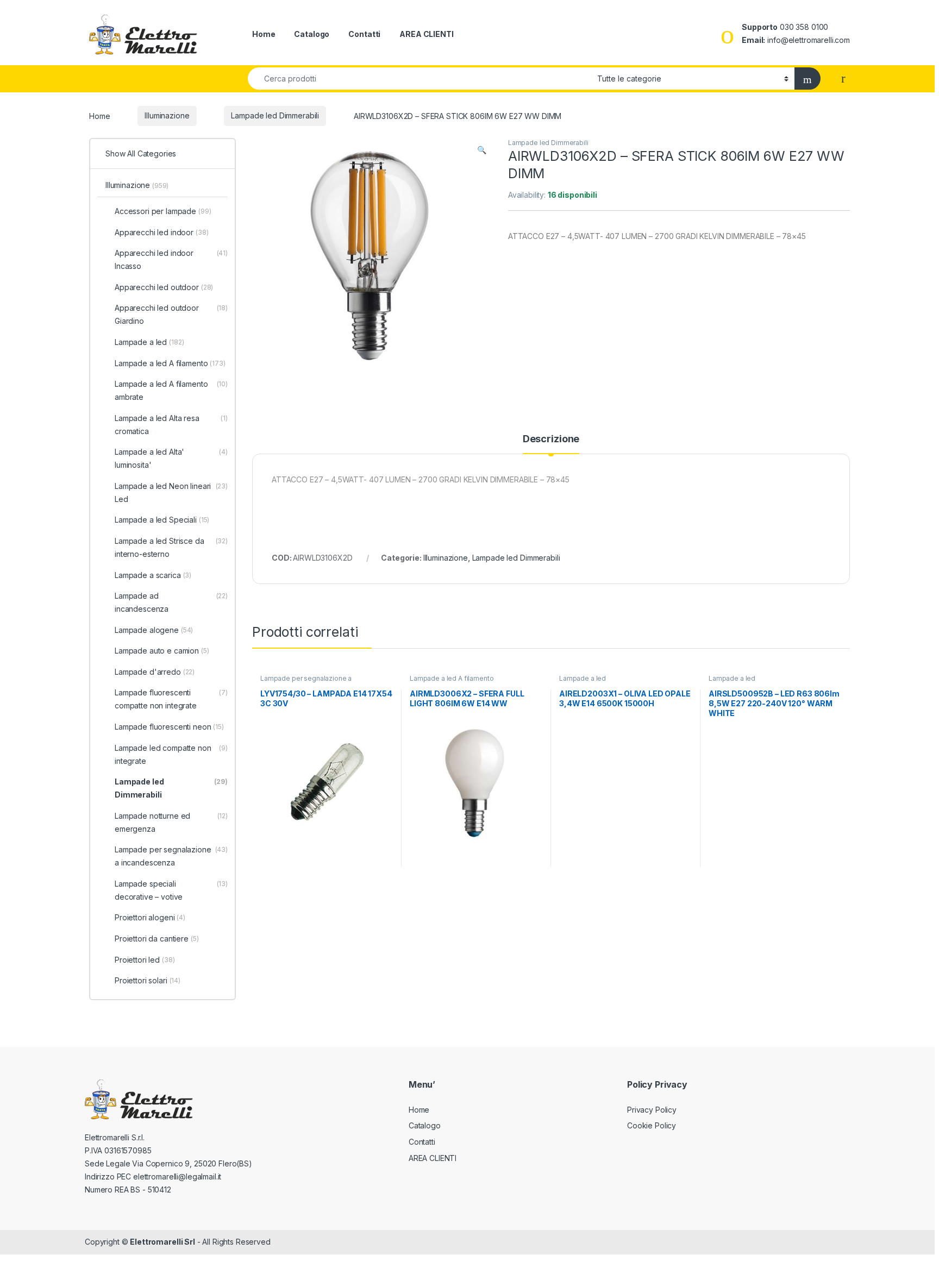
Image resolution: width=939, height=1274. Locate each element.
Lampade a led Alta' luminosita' (171, 458)
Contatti (364, 34)
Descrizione (551, 439)
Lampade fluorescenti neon (169, 726)
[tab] (551, 444)
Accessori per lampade (163, 211)
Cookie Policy (651, 1125)
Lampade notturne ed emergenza (171, 822)
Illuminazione (167, 115)
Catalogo (311, 34)
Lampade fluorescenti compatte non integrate (171, 699)
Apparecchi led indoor (162, 232)
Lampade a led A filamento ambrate (171, 390)
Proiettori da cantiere (157, 938)
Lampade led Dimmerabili (275, 115)
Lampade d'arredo (155, 671)
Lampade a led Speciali (162, 519)
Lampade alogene (154, 630)
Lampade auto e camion (162, 650)
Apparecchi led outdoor (164, 287)
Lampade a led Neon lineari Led (171, 492)
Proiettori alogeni (150, 917)
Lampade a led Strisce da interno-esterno (171, 547)
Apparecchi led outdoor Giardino (171, 314)
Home (263, 34)
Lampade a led (582, 678)
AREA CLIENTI (426, 34)
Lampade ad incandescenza (171, 602)
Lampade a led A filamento (452, 678)
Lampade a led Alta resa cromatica (171, 424)
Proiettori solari (147, 980)
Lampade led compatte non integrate (171, 754)
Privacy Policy (652, 1109)
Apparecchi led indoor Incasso (171, 259)
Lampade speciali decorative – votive (171, 890)
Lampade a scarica (153, 575)
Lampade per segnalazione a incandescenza (306, 681)
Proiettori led (145, 959)
